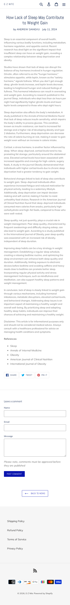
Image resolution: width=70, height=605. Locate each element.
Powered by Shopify (43, 593)
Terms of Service (16, 539)
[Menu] (64, 4)
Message (8, 436)
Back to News (37, 493)
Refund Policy (15, 530)
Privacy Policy (15, 548)
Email (7, 421)
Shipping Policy (15, 521)
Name (7, 407)
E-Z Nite (9, 4)
